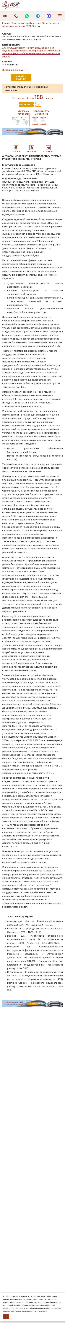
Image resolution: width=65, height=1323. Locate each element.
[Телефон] (16, 16)
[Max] (48, 16)
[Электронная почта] (5, 16)
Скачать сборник (21, 77)
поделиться (48, 151)
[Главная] (14, 5)
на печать (15, 151)
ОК (6, 1316)
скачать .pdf (31, 151)
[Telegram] (37, 16)
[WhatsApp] (27, 16)
